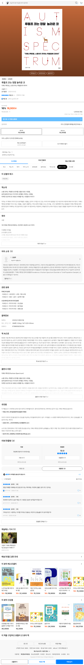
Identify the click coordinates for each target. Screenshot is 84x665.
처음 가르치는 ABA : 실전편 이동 (36, 581)
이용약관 (17, 654)
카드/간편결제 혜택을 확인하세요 (71, 124)
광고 (68, 654)
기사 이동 (9, 541)
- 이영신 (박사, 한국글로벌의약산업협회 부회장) (14, 412)
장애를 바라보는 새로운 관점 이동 (22, 616)
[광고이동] (76, 3)
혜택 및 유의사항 (22, 462)
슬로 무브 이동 (51, 617)
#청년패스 (5, 178)
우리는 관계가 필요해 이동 (36, 621)
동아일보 (20, 306)
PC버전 (42, 654)
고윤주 (4, 89)
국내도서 (5, 303)
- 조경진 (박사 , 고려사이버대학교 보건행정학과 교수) (15, 423)
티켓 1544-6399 (34, 648)
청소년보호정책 (35, 654)
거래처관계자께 (56, 654)
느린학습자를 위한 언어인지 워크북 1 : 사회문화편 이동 (65, 581)
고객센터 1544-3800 (22, 648)
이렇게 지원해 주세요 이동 (65, 617)
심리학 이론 (21, 297)
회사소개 (48, 654)
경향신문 (20, 309)
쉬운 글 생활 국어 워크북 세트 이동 (22, 583)
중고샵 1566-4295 (46, 648)
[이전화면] (2, 3)
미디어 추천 (12, 303)
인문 (10, 297)
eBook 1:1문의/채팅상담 (59, 648)
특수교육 (23, 294)
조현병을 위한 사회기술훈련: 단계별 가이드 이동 (8, 617)
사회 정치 (12, 294)
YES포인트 (5, 112)
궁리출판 (4, 92)
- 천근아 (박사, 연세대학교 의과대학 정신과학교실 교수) (16, 434)
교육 (17, 294)
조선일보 (20, 303)
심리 (14, 297)
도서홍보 (63, 654)
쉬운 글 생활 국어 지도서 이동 (51, 581)
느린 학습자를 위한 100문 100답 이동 (8, 580)
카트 (81, 3)
